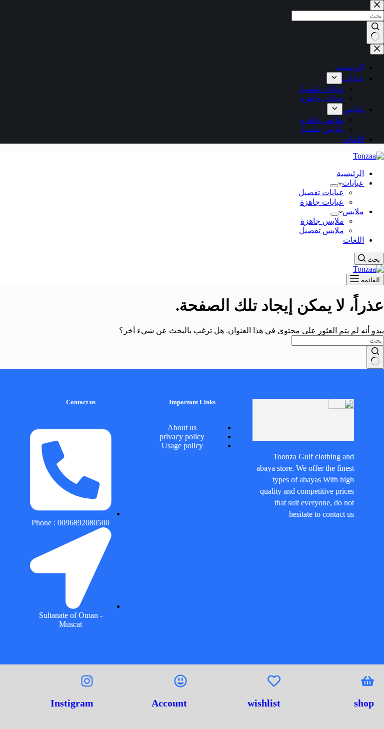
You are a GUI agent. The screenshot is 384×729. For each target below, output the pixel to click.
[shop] (367, 680)
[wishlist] (274, 680)
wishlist (264, 702)
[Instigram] (87, 680)
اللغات (353, 240)
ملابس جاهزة (322, 221)
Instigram (72, 702)
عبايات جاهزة (322, 202)
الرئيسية (350, 173)
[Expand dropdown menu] (334, 185)
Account (169, 702)
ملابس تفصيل (321, 230)
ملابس (353, 211)
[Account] (180, 680)
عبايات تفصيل (321, 192)
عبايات (353, 183)
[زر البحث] (375, 357)
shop (364, 702)
